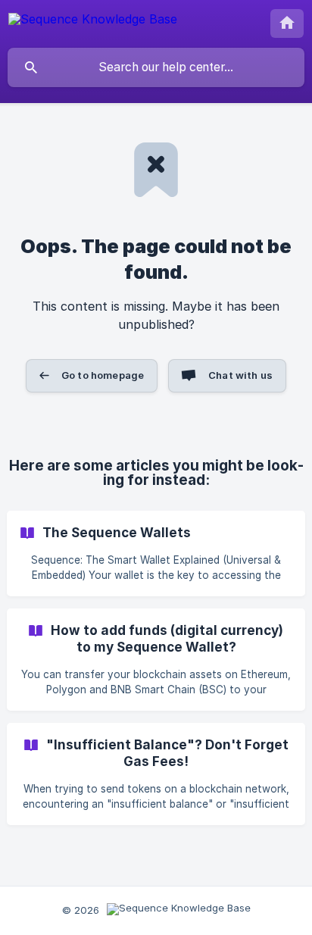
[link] (156, 553)
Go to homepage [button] (102, 375)
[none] (92, 21)
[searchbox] (156, 67)
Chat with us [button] (240, 375)
